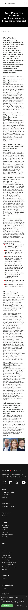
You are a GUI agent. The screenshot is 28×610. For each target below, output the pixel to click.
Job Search (5, 525)
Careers (4, 522)
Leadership (5, 497)
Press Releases (6, 555)
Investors (5, 550)
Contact (4, 516)
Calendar (4, 569)
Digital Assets (6, 513)
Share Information (7, 564)
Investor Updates (7, 560)
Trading (4, 530)
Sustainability (6, 494)
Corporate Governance (9, 567)
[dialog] (14, 602)
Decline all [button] (20, 605)
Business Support (7, 534)
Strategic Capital (7, 585)
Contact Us (5, 593)
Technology (5, 532)
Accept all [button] (7, 605)
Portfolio (4, 588)
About (4, 489)
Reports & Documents (9, 562)
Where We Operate (8, 492)
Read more (19, 603)
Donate (4, 578)
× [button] (26, 596)
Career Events (6, 537)
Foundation (5, 575)
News (4, 543)
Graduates (5, 527)
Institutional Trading (8, 506)
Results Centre (6, 557)
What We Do (6, 503)
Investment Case (7, 553)
